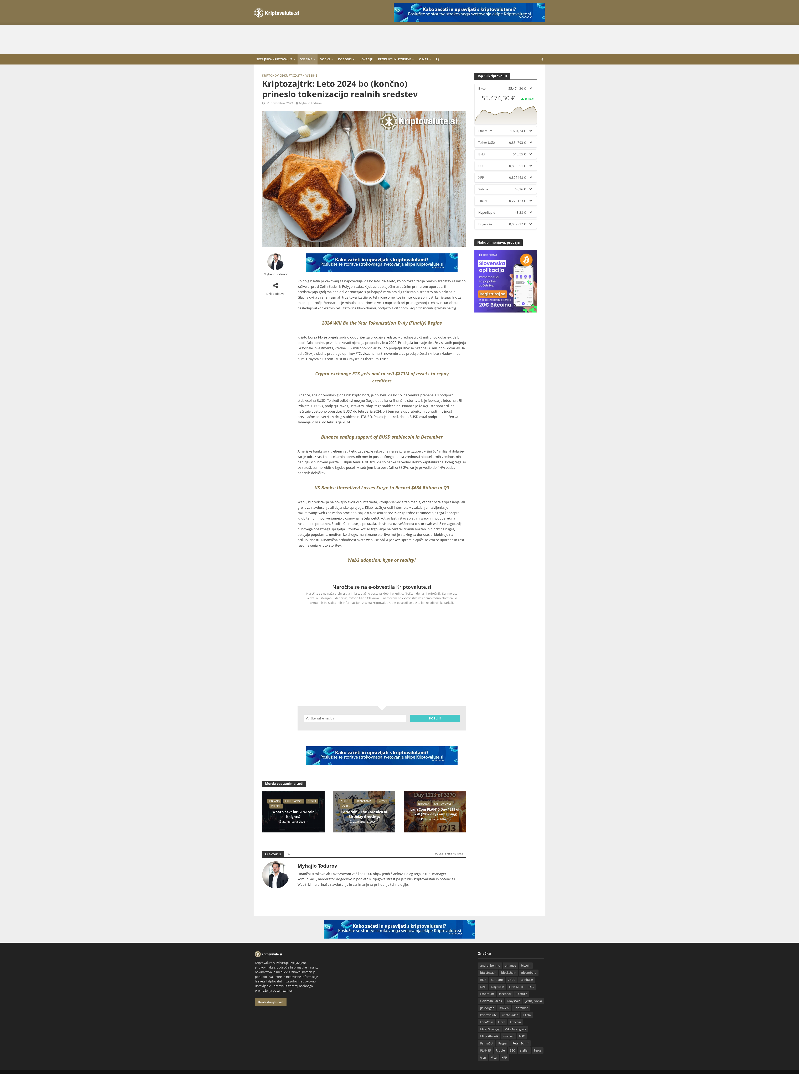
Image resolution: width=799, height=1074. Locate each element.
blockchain (508, 973)
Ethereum (487, 994)
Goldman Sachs (491, 1001)
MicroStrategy (490, 1029)
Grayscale (513, 1001)
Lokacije (366, 59)
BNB (483, 980)
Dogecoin (497, 987)
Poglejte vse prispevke (449, 853)
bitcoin (526, 965)
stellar (524, 1050)
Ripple (500, 1050)
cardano (497, 980)
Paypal (502, 1043)
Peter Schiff (520, 1043)
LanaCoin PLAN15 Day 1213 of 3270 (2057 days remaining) (434, 811)
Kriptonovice (272, 75)
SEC (512, 1050)
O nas (423, 59)
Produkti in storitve (394, 59)
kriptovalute (488, 1015)
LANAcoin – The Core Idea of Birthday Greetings (364, 814)
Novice (312, 801)
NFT (522, 1036)
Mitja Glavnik (489, 1036)
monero (508, 1036)
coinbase (526, 980)
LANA (527, 1015)
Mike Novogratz (515, 1029)
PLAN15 (485, 1050)
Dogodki (345, 59)
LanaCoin (486, 1022)
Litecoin (515, 1022)
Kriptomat (521, 1008)
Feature (521, 994)
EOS (531, 987)
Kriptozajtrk (294, 75)
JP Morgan (487, 1008)
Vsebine (306, 59)
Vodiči (325, 59)
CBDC (511, 980)
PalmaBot (486, 1043)
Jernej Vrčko (533, 1001)
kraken (504, 1008)
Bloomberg (528, 973)
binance (510, 965)
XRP (504, 1057)
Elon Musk (516, 987)
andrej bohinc (490, 965)
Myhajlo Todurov (310, 103)
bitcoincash (488, 973)
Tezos (537, 1050)
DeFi (483, 987)
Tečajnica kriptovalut (274, 59)
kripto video (510, 1015)
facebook (505, 994)
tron (483, 1057)
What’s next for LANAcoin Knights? (293, 814)
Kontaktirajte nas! (270, 1002)
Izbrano (274, 801)
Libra (501, 1022)
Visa (494, 1057)
